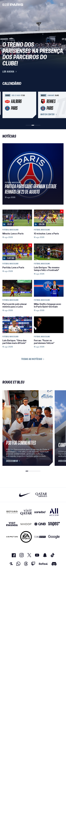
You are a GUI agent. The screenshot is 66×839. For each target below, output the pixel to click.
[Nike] (25, 495)
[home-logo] (12, 4)
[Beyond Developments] (12, 512)
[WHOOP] (26, 524)
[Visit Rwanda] (12, 524)
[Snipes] (54, 524)
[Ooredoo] (40, 512)
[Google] (54, 537)
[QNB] (40, 524)
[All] (54, 512)
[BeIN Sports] (40, 537)
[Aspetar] (12, 537)
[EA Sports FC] (26, 537)
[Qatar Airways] (41, 495)
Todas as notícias (31, 359)
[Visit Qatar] (26, 512)
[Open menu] (61, 4)
